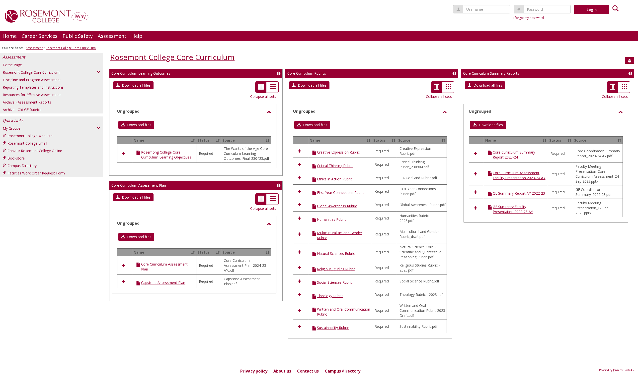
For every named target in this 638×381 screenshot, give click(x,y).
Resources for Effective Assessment (32, 94)
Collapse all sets (263, 96)
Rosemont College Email (27, 143)
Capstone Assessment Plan (163, 282)
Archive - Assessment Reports (27, 102)
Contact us (308, 371)
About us (282, 371)
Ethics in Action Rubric (334, 179)
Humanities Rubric (331, 219)
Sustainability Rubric (333, 327)
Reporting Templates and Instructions (33, 87)
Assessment (112, 36)
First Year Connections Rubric (340, 192)
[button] (133, 85)
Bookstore (16, 158)
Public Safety (78, 36)
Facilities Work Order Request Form (36, 173)
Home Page (12, 64)
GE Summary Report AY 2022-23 (519, 193)
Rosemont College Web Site (30, 135)
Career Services (40, 36)
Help (136, 36)
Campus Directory (22, 165)
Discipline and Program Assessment (32, 79)
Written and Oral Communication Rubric (343, 312)
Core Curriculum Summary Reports (491, 73)
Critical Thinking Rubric (335, 165)
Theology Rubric (330, 295)
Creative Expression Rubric (338, 152)
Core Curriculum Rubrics (306, 73)
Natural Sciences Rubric (336, 253)
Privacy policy (253, 371)
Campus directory (342, 371)
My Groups (11, 128)
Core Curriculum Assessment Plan (138, 185)
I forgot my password (528, 18)
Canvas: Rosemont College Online (34, 150)
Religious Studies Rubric (336, 269)
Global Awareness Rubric (337, 206)
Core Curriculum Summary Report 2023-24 (514, 155)
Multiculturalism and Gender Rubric (339, 235)
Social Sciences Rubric (334, 282)
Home (9, 36)
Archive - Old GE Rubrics (22, 109)
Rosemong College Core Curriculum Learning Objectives (166, 155)
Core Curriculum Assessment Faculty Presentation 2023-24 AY (519, 175)
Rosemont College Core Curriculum (71, 48)
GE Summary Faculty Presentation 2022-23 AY (513, 209)
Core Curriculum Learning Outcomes (140, 73)
